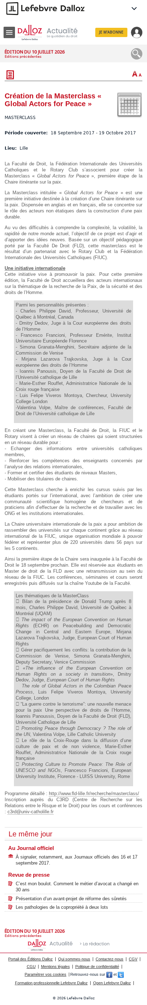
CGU (31, 966)
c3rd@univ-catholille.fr (30, 811)
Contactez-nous (109, 959)
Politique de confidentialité (97, 966)
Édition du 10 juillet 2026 (35, 52)
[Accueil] (53, 32)
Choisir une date (129, 105)
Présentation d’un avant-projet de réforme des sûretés (71, 898)
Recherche (136, 54)
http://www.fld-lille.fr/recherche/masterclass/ (94, 793)
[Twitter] (121, 974)
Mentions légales (55, 966)
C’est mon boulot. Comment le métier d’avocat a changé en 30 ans (77, 886)
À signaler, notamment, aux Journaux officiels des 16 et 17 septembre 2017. (76, 860)
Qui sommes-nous (74, 959)
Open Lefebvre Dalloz (112, 983)
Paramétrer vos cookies (45, 974)
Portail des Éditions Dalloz (30, 959)
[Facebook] (109, 974)
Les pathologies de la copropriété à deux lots (62, 907)
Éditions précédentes (23, 56)
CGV (133, 959)
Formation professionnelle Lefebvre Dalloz (51, 983)
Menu (9, 32)
